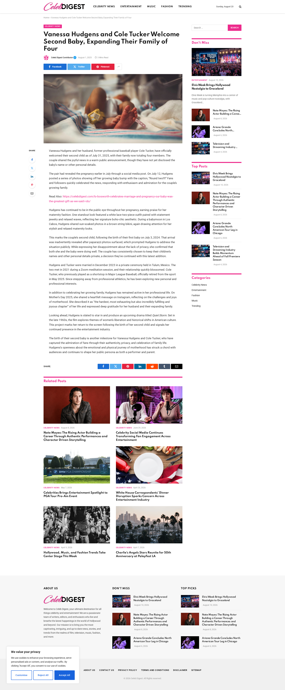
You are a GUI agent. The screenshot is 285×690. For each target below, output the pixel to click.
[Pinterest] (32, 185)
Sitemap (196, 670)
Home (46, 17)
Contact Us (106, 670)
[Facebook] (32, 159)
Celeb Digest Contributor (64, 57)
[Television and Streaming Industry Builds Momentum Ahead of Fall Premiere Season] (201, 148)
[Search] (239, 6)
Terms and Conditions (155, 670)
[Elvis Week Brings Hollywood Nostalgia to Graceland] (216, 62)
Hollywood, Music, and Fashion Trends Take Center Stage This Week (75, 554)
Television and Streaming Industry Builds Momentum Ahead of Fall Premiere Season (226, 146)
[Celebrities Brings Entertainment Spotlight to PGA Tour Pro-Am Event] (77, 465)
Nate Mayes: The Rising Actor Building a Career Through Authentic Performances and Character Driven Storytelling (76, 436)
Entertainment (131, 6)
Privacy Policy (127, 670)
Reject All (43, 675)
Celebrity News (104, 6)
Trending (185, 6)
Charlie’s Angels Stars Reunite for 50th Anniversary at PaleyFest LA (143, 554)
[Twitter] (32, 168)
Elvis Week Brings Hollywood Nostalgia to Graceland (211, 87)
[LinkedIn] (32, 176)
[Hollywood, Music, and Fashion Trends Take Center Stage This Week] (77, 525)
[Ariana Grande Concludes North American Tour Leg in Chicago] (201, 131)
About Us (89, 670)
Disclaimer (180, 670)
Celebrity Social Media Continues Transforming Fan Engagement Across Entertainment (143, 436)
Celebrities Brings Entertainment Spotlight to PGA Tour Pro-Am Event (76, 494)
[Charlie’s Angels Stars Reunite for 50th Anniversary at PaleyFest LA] (149, 525)
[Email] (32, 193)
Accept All (64, 675)
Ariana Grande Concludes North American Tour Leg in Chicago (225, 129)
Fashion (167, 6)
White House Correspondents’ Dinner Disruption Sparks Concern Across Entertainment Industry (142, 496)
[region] (43, 664)
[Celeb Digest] (64, 6)
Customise (21, 675)
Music (151, 6)
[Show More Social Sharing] (118, 67)
